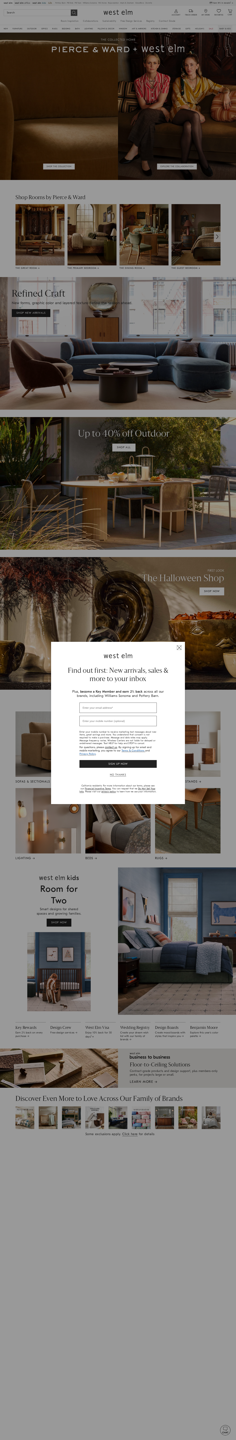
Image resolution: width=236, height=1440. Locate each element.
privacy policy (108, 791)
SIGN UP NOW (118, 763)
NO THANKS (118, 774)
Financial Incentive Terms (98, 788)
